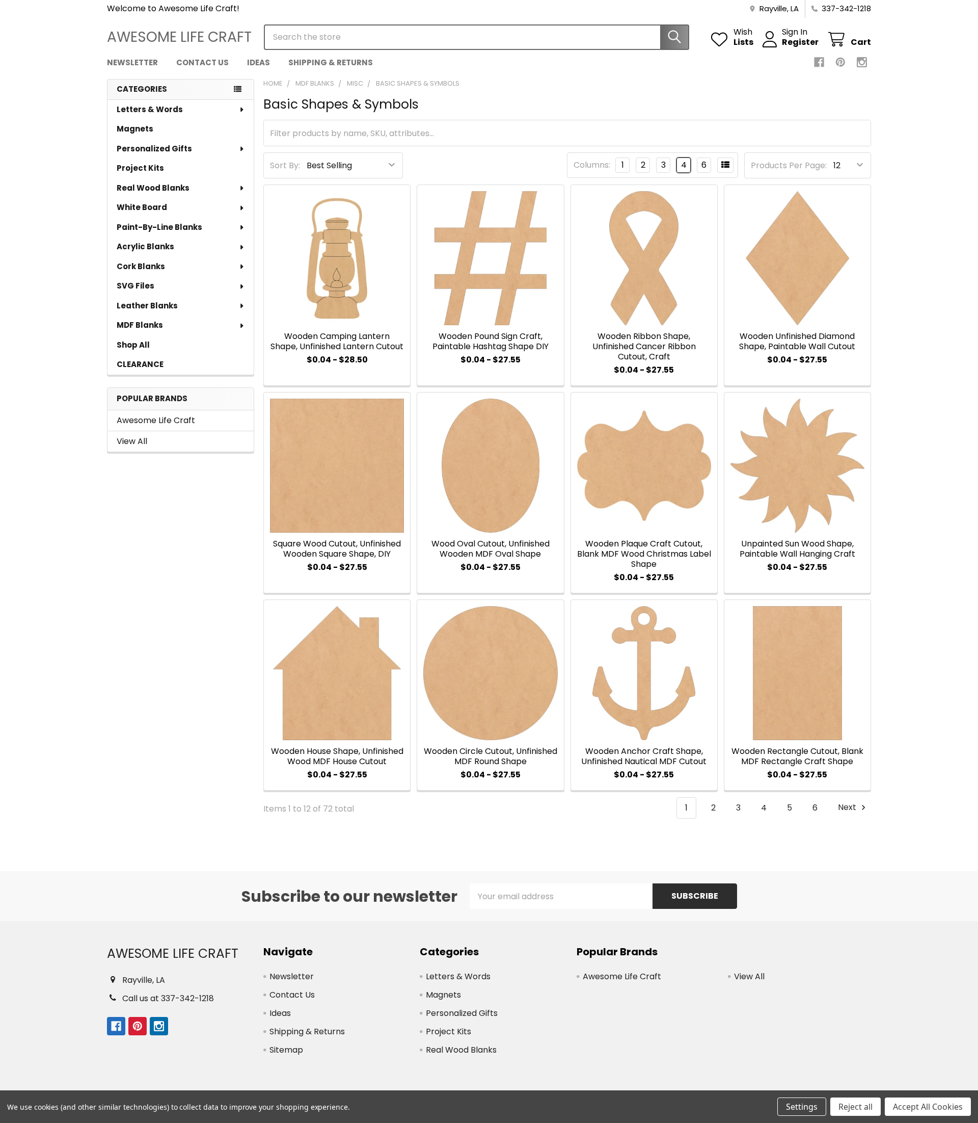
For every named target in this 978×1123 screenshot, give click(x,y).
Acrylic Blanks (145, 246)
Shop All (133, 344)
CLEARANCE (140, 364)
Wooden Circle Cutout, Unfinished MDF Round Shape (490, 756)
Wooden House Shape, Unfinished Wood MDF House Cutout (337, 756)
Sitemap (286, 1050)
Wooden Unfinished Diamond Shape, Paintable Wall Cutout (797, 341)
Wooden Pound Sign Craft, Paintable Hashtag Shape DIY (490, 341)
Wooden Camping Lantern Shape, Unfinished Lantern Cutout (336, 341)
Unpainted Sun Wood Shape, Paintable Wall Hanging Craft (797, 549)
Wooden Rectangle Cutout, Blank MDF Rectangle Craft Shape (797, 756)
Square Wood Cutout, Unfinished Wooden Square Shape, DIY (337, 549)
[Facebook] (819, 62)
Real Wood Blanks (153, 187)
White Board (142, 207)
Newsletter (132, 62)
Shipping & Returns (330, 62)
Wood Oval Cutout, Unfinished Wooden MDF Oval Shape (490, 549)
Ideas (258, 62)
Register (800, 42)
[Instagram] (862, 62)
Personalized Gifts (154, 148)
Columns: (592, 165)
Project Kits (140, 168)
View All (132, 441)
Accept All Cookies (928, 1106)
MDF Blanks (140, 325)
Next (848, 808)
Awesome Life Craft (156, 420)
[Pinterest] (840, 62)
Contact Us (202, 62)
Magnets (135, 128)
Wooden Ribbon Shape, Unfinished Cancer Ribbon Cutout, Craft (644, 346)
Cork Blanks (141, 266)
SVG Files (135, 285)
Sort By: (285, 165)
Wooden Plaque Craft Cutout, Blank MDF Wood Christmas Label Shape (644, 554)
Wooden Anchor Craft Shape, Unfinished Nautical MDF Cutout (644, 756)
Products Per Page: (789, 165)
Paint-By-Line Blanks (159, 227)
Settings (802, 1106)
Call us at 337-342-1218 (168, 998)
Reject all (855, 1106)
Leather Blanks (147, 305)
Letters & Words (150, 109)
